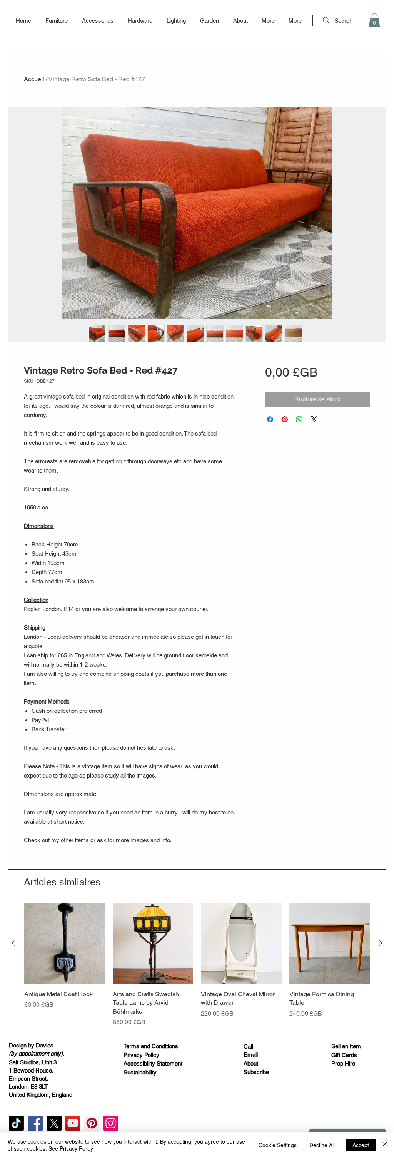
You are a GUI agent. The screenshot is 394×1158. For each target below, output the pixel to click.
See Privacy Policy (70, 1148)
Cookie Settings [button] (278, 1145)
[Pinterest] (91, 1123)
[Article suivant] (381, 943)
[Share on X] (314, 419)
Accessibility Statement (153, 1063)
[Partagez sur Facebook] (270, 419)
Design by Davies (31, 1045)
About (251, 1063)
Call (248, 1046)
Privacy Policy (141, 1055)
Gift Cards (344, 1055)
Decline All (322, 1145)
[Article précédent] (13, 943)
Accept (360, 1145)
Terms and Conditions (151, 1046)
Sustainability (140, 1072)
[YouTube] (72, 1123)
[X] (54, 1123)
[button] (56, 20)
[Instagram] (110, 1123)
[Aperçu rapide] (64, 943)
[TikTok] (16, 1123)
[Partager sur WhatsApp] (299, 419)
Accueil (34, 79)
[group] (197, 965)
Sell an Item (346, 1046)
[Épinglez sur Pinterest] (284, 419)
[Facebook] (35, 1123)
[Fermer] (384, 1145)
